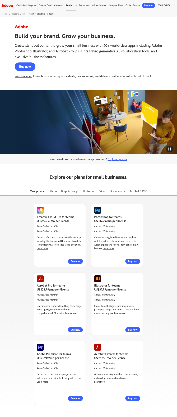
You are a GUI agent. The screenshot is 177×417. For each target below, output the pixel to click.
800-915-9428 (164, 5)
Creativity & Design (25, 5)
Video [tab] (102, 191)
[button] (170, 149)
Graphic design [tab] (69, 191)
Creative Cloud (18, 14)
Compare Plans (116, 5)
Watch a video (23, 76)
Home (4, 14)
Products (70, 5)
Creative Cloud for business (51, 5)
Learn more (42, 248)
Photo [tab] (53, 191)
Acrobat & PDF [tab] (138, 191)
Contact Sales (131, 5)
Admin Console (99, 5)
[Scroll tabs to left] (3, 191)
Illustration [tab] (89, 191)
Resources (83, 5)
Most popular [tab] (38, 191)
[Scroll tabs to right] (174, 191)
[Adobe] (7, 5)
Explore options (117, 159)
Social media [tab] (117, 191)
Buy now (25, 67)
